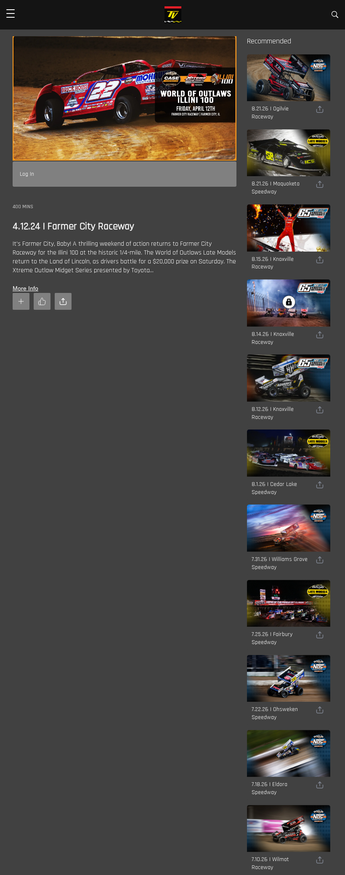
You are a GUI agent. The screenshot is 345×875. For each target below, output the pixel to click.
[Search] (335, 16)
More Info (25, 288)
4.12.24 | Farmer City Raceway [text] (73, 226)
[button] (10, 14)
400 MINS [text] (23, 207)
